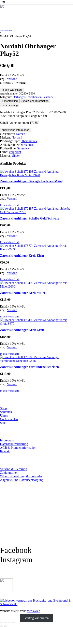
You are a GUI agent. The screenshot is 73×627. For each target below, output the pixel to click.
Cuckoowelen (9, 419)
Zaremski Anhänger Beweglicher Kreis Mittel (31, 181)
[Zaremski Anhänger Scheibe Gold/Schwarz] (36, 212)
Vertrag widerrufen (37, 618)
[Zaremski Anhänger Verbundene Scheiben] (36, 360)
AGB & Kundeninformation (18, 447)
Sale (2, 422)
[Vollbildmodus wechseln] (5, 622)
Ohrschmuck (34, 97)
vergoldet (15, 152)
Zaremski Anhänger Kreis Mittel (22, 292)
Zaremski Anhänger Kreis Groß (22, 330)
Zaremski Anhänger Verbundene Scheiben (29, 367)
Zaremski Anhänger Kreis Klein (22, 255)
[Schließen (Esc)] (13, 622)
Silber (16, 155)
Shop (3, 408)
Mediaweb (33, 611)
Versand (12, 79)
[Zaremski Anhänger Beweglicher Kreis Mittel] (36, 175)
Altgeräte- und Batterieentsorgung (21, 480)
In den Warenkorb (12, 89)
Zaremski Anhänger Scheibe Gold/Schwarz (29, 218)
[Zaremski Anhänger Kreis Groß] (36, 323)
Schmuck (48, 97)
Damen (20, 133)
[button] (9, 205)
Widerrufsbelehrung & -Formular (21, 476)
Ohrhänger (19, 97)
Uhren (4, 415)
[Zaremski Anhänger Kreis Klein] (36, 249)
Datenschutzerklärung (14, 444)
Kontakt (5, 451)
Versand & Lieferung (13, 469)
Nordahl (17, 137)
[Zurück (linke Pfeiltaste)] (1, 626)
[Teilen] (9, 622)
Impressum (7, 440)
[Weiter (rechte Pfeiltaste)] (5, 626)
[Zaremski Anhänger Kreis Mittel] (36, 286)
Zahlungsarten (9, 472)
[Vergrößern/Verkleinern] (1, 622)
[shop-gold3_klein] (6, 590)
